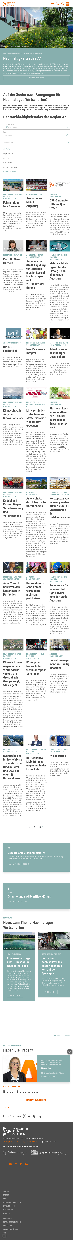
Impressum (7, 1218)
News (5, 1199)
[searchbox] (17, 127)
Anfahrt (6, 1213)
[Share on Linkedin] (39, 1116)
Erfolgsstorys (9, 1206)
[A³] (9, 3)
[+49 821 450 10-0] (57, 4)
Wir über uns (8, 1210)
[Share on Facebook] (29, 1116)
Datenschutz (8, 1226)
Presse (6, 1195)
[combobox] (36, 127)
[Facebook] (5, 1164)
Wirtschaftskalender (12, 1202)
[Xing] (16, 1164)
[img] (13, 185)
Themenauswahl (8, 124)
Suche (5, 132)
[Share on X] (24, 1116)
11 (40, 827)
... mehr (15, 991)
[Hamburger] (67, 4)
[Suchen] (62, 4)
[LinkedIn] (26, 1164)
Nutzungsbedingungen (12, 1222)
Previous (31, 1030)
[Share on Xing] (34, 1116)
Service (6, 1191)
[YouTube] (10, 1164)
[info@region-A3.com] (52, 4)
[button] (4, 1236)
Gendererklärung (10, 1229)
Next (41, 1030)
